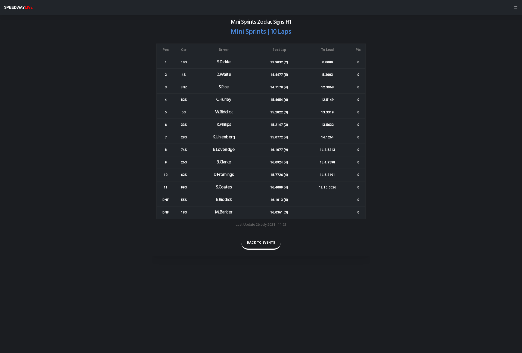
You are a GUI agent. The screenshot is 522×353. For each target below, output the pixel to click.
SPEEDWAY (18, 7)
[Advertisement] (163, 313)
